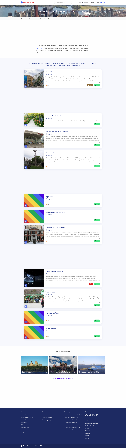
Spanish (87, 433)
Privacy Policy (24, 422)
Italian (87, 436)
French (87, 438)
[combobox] (63, 2)
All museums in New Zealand (72, 427)
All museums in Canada (70, 422)
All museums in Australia (70, 425)
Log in (97, 2)
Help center (45, 415)
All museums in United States (72, 420)
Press (22, 430)
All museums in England (70, 430)
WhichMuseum (28, 2)
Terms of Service (25, 420)
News (92, 2)
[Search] (55, 2)
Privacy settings (25, 427)
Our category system (48, 420)
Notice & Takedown (26, 425)
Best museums (83, 2)
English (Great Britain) (91, 426)
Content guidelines (47, 417)
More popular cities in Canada (63, 378)
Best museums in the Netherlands (73, 415)
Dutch (87, 428)
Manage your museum (27, 417)
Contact (23, 432)
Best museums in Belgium (71, 417)
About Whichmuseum (27, 415)
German (87, 431)
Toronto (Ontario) (40, 48)
